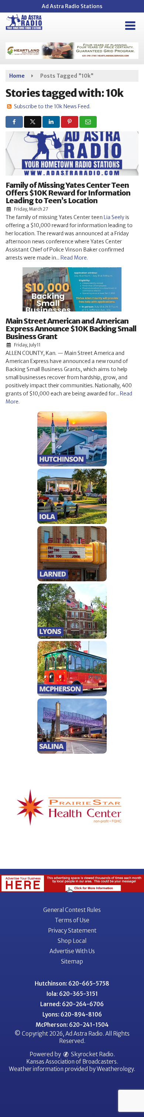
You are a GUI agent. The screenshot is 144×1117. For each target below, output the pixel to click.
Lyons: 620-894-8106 (72, 1014)
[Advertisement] (72, 50)
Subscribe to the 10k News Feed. (52, 106)
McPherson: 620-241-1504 (72, 1024)
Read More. (74, 257)
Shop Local (72, 940)
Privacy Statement (72, 930)
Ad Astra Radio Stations (72, 6)
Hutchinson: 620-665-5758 (72, 983)
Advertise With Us (72, 951)
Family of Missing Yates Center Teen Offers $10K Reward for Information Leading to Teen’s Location (68, 192)
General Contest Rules (72, 909)
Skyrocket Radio (91, 1054)
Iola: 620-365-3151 (72, 993)
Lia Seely (113, 217)
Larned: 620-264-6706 (72, 1004)
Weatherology (115, 1068)
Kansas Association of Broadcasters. (72, 1061)
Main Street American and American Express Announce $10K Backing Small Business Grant (71, 328)
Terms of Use (72, 920)
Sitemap (72, 961)
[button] (130, 26)
